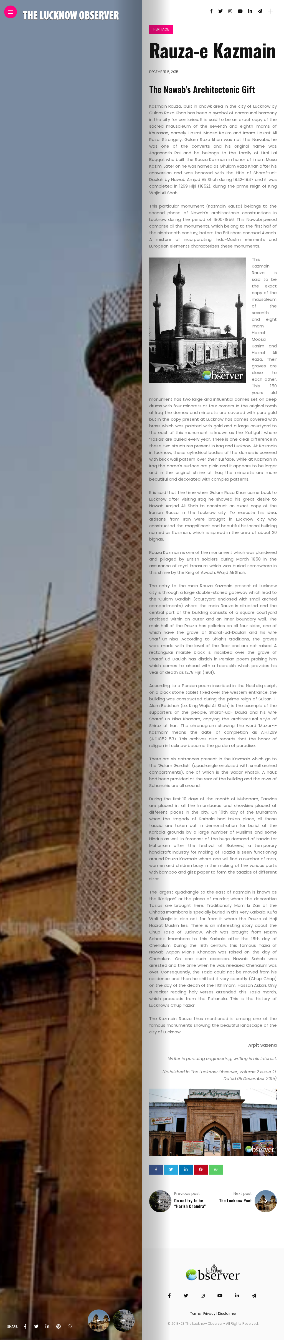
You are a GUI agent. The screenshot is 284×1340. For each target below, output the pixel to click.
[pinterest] (58, 1327)
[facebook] (25, 1327)
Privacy (209, 1313)
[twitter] (36, 1327)
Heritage (161, 29)
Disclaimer (227, 1313)
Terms (195, 1313)
